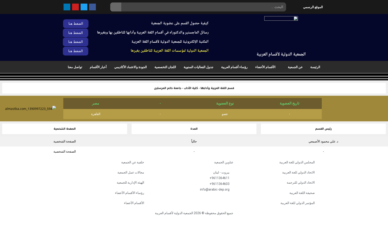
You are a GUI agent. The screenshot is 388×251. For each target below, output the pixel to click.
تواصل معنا (75, 67)
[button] (75, 42)
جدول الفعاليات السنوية (199, 67)
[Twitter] (84, 7)
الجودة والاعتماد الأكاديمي (130, 67)
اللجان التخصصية (165, 67)
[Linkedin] (67, 7)
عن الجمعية (295, 67)
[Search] (115, 6)
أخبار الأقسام (98, 67)
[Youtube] (75, 7)
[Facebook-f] (92, 7)
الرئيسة (315, 67)
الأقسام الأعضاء (265, 67)
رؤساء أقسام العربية (234, 67)
